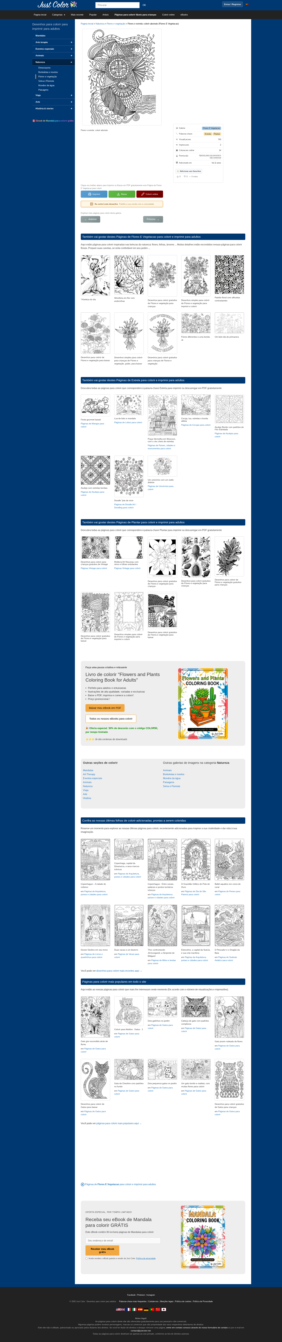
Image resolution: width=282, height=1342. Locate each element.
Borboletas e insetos (173, 774)
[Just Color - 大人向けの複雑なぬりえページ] (164, 1309)
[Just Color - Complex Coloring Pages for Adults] (120, 1309)
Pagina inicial (40, 14)
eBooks (184, 14)
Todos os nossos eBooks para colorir (110, 718)
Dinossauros (44, 67)
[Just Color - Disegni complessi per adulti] (134, 1309)
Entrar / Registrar (232, 4)
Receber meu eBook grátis (102, 1250)
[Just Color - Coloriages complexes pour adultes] (128, 1309)
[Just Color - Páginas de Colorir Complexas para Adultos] (152, 1309)
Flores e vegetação (116, 23)
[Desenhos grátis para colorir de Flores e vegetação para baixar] (95, 353)
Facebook (131, 1295)
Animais (87, 782)
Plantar (217, 134)
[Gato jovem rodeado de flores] (229, 1037)
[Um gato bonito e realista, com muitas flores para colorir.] (196, 1079)
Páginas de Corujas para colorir (196, 425)
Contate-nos (153, 1301)
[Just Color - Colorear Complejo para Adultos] (140, 1309)
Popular (93, 14)
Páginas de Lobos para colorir (128, 422)
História (87, 798)
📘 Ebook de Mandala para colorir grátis (53, 120)
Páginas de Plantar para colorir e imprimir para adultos (150, 522)
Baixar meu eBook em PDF (105, 707)
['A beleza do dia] (95, 295)
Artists (106, 14)
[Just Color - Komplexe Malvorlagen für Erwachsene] (146, 1309)
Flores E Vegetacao (211, 128)
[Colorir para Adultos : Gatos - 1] (129, 1025)
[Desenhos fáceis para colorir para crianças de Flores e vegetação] (196, 296)
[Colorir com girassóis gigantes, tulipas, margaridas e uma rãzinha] (196, 332)
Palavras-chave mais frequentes (133, 1301)
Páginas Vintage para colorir (94, 568)
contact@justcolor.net (141, 1330)
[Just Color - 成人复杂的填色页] (158, 1309)
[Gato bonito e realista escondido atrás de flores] (95, 1037)
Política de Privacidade (203, 1301)
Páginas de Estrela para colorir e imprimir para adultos (150, 380)
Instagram (150, 1295)
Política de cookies (183, 1301)
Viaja (85, 790)
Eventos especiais (92, 778)
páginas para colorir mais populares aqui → (119, 1123)
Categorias (57, 14)
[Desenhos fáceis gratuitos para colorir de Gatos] (95, 1099)
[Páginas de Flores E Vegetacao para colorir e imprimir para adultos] (82, 1184)
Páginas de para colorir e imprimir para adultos (120, 1184)
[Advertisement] (122, 157)
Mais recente (77, 14)
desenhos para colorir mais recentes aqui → (119, 971)
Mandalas (88, 770)
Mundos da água (172, 778)
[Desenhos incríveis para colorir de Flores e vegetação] (162, 296)
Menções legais (166, 1301)
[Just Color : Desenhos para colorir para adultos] (58, 4)
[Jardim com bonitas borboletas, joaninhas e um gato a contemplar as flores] (229, 332)
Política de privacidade (146, 1258)
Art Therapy (89, 774)
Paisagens (168, 782)
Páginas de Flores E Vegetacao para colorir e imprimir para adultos (158, 236)
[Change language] (246, 4)
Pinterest (141, 1295)
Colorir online (168, 14)
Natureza (100, 23)
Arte (85, 794)
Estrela (208, 134)
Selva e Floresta (171, 786)
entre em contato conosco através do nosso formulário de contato (197, 1327)
